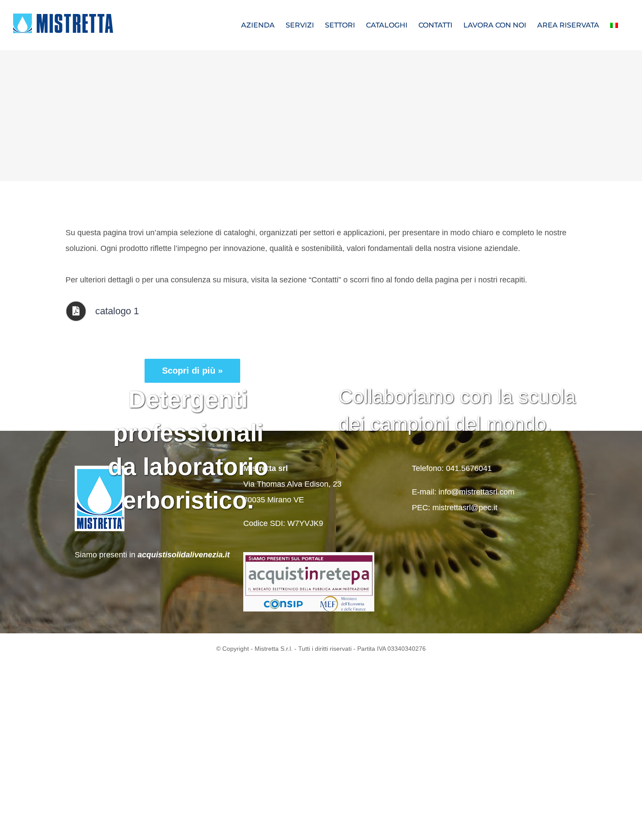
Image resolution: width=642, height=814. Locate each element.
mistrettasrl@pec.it (464, 507)
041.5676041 (469, 468)
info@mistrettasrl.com (476, 492)
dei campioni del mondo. (445, 424)
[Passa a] (614, 25)
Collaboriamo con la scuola (457, 396)
